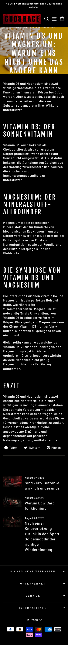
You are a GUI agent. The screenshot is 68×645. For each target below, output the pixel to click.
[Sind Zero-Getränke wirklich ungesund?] (12, 481)
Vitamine (35, 27)
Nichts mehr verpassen (33, 571)
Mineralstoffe (20, 27)
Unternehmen (33, 583)
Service (33, 595)
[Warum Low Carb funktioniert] (12, 501)
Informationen (33, 607)
